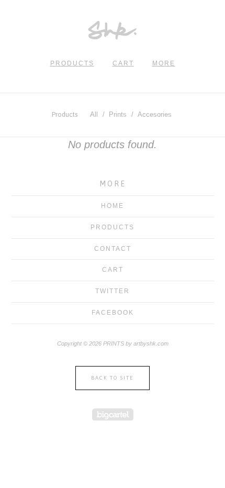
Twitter (112, 291)
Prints (118, 114)
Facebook (113, 312)
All (94, 114)
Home (112, 205)
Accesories (155, 114)
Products (72, 63)
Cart (123, 63)
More (163, 63)
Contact (112, 248)
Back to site (112, 378)
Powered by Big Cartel (112, 414)
